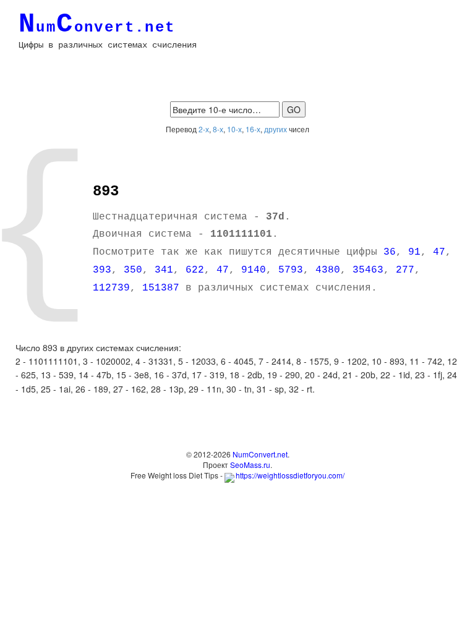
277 (405, 270)
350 (133, 270)
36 (389, 252)
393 (102, 270)
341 (164, 270)
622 (195, 270)
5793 (290, 270)
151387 (160, 288)
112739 (111, 288)
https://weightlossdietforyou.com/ (290, 475)
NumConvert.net (260, 454)
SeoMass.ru (250, 464)
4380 (327, 270)
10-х (234, 129)
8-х (218, 129)
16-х (253, 129)
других (275, 129)
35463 (368, 270)
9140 (253, 270)
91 (414, 252)
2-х (204, 129)
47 (439, 252)
